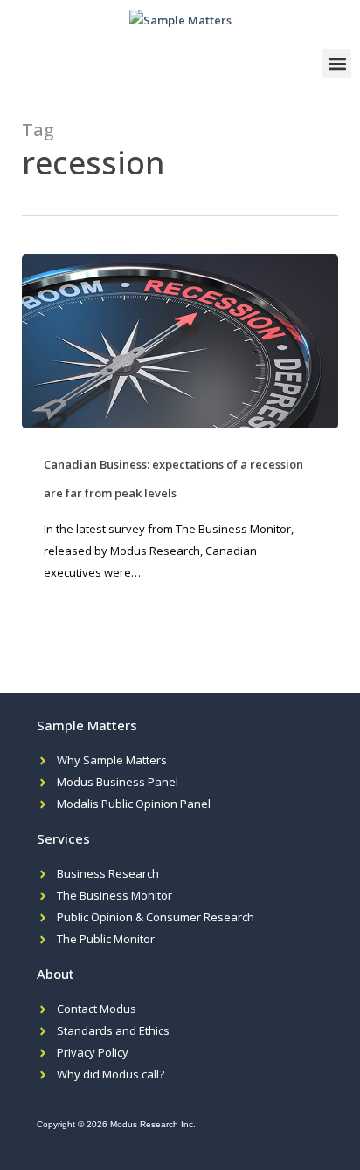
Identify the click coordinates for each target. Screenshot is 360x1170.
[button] (336, 63)
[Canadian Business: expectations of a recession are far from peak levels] (180, 341)
